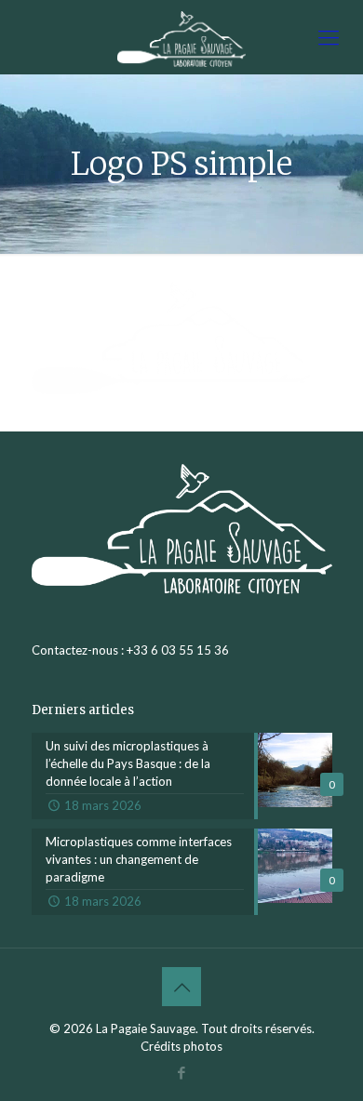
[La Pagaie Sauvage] (181, 37)
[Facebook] (182, 1072)
